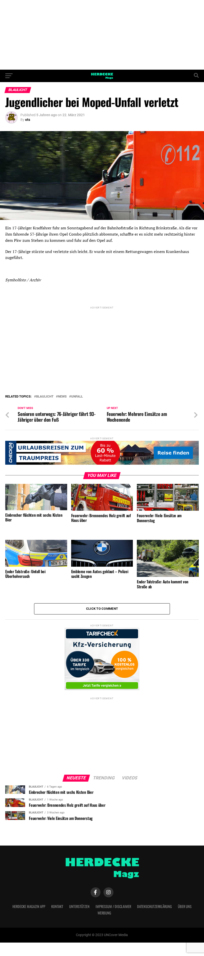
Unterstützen (79, 906)
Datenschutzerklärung (154, 906)
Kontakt (57, 906)
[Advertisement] (102, 35)
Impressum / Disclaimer (113, 906)
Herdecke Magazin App (28, 906)
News (62, 396)
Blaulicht (44, 396)
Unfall (77, 396)
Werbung (104, 912)
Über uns (185, 906)
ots (27, 120)
